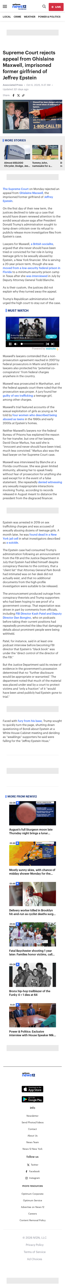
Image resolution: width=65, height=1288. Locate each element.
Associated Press (13, 85)
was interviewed (36, 276)
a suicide (12, 542)
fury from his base (30, 721)
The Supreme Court (16, 189)
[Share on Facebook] (13, 95)
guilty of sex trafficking (18, 395)
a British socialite (42, 244)
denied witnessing (50, 482)
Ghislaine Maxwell (31, 193)
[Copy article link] (23, 95)
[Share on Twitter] (18, 95)
